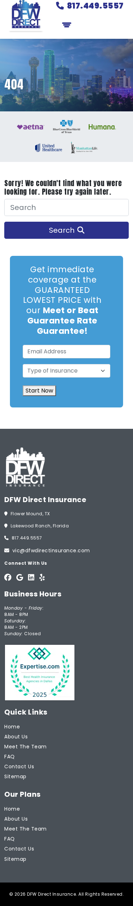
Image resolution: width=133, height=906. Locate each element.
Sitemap (15, 776)
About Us (16, 736)
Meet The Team (25, 746)
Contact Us (19, 766)
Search (61, 230)
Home (12, 726)
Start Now (39, 390)
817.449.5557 (95, 5)
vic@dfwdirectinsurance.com (51, 550)
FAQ (9, 756)
